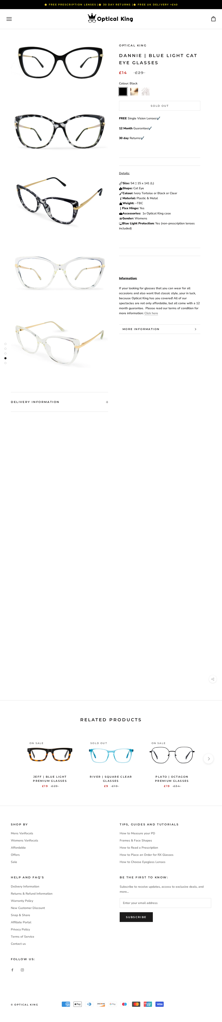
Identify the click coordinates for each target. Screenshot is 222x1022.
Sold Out (160, 105)
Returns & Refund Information (31, 894)
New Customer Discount (28, 908)
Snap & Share (20, 915)
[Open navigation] (9, 19)
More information (141, 329)
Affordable (18, 848)
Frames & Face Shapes (136, 840)
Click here (151, 313)
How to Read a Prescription (139, 848)
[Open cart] (213, 18)
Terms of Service (22, 937)
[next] (208, 759)
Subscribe (136, 917)
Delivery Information (35, 402)
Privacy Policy (20, 929)
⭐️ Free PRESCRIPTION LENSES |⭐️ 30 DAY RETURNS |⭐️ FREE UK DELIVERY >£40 (111, 4)
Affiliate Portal (21, 922)
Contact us (18, 944)
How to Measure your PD (137, 833)
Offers (15, 855)
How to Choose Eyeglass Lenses (142, 862)
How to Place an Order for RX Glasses (146, 855)
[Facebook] (12, 969)
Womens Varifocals (24, 840)
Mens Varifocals (22, 833)
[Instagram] (22, 969)
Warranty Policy (22, 901)
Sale (14, 862)
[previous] (13, 759)
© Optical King (24, 1004)
